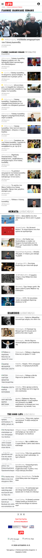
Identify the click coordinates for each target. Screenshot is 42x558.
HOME (3, 7)
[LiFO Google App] (14, 539)
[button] (2, 4)
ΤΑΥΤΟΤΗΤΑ (21, 519)
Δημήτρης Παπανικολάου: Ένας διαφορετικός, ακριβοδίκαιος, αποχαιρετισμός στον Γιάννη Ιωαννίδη (12, 158)
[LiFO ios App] (28, 539)
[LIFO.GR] (8, 4)
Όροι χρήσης (10, 550)
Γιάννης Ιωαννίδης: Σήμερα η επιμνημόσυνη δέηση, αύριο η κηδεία (13, 116)
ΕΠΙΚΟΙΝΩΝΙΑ (21, 522)
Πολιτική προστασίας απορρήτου (25, 550)
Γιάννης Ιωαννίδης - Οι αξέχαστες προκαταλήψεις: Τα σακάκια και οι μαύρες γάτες (13, 75)
